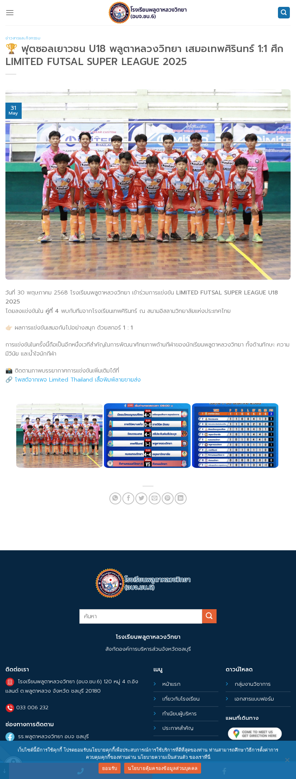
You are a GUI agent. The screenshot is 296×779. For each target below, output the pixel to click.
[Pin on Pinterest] (168, 498)
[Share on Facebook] (128, 498)
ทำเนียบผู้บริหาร (179, 714)
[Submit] (209, 616)
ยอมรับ (109, 768)
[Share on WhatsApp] (115, 498)
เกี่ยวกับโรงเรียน (181, 699)
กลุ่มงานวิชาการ (253, 684)
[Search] (284, 13)
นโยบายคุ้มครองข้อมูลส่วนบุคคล (162, 768)
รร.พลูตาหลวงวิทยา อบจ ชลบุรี (53, 736)
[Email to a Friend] (155, 498)
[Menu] (9, 12)
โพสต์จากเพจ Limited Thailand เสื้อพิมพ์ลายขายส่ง (78, 379)
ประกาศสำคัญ (177, 728)
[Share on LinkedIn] (181, 498)
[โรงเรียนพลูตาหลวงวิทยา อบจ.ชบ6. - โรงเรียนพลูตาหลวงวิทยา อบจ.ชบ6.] (148, 12)
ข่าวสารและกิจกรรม (22, 38)
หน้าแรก (171, 684)
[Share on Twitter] (141, 498)
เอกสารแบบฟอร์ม (254, 699)
